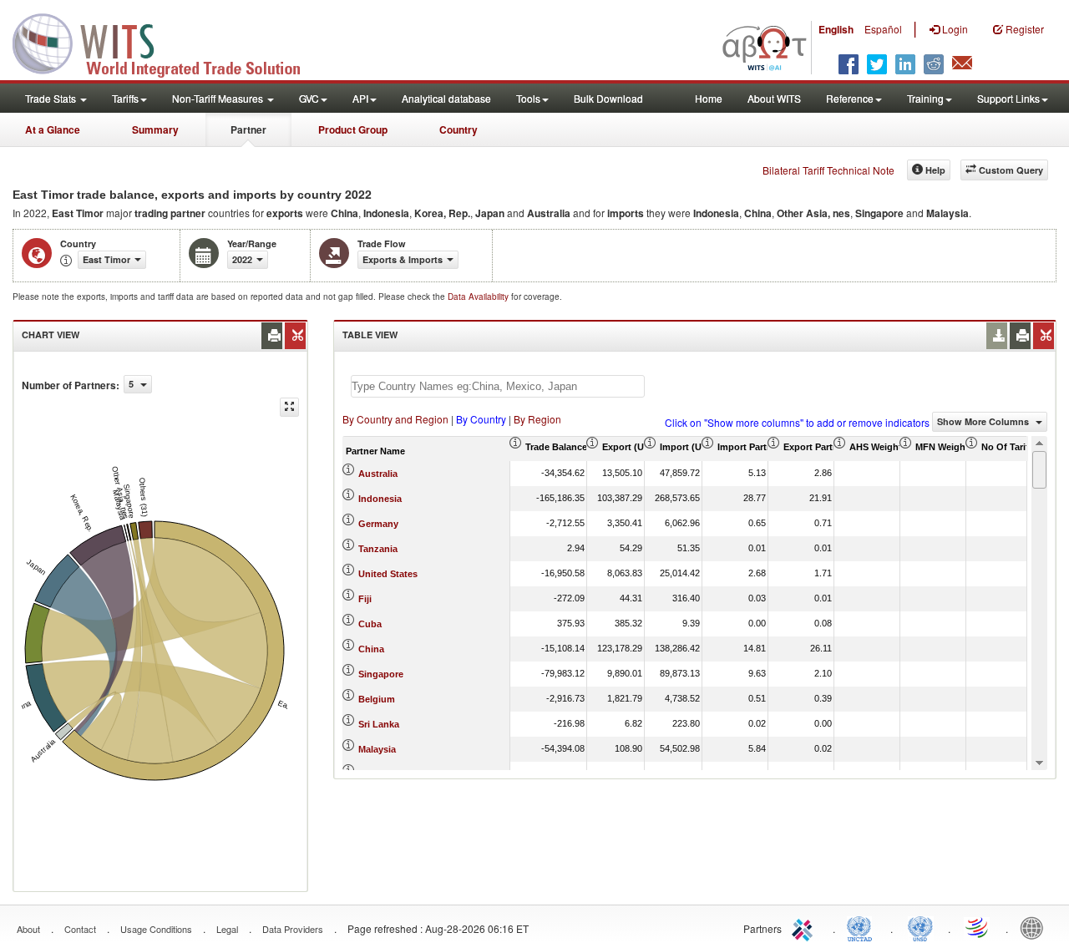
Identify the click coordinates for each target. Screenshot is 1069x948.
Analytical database (446, 98)
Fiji (365, 599)
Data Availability (479, 296)
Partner (248, 129)
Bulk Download (608, 98)
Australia (378, 474)
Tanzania (378, 549)
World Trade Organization (978, 927)
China (371, 649)
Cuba (370, 624)
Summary (155, 129)
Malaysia (377, 749)
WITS (167, 42)
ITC (805, 927)
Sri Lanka (378, 724)
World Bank (1035, 927)
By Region (537, 419)
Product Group (353, 129)
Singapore (380, 674)
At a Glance (52, 129)
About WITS (774, 98)
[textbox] (498, 386)
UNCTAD (862, 927)
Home (708, 98)
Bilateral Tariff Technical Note (828, 170)
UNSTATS (920, 927)
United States (388, 574)
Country (458, 129)
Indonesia (380, 499)
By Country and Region (395, 419)
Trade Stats (52, 98)
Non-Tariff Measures (219, 98)
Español (883, 29)
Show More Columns (984, 421)
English (836, 29)
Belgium (376, 699)
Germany (378, 524)
